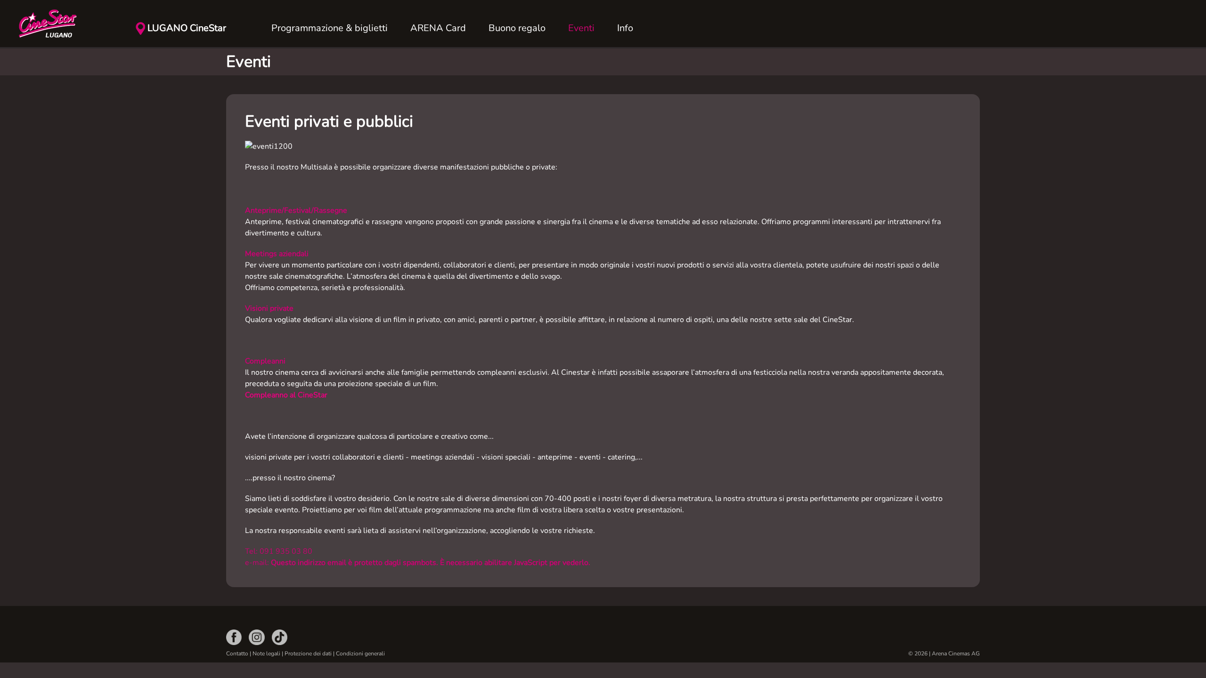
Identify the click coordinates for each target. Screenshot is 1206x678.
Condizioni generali (360, 653)
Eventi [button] (581, 28)
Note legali (266, 653)
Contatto (237, 653)
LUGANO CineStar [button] (186, 28)
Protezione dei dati (309, 653)
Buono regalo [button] (517, 28)
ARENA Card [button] (438, 28)
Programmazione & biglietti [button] (329, 28)
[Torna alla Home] (66, 23)
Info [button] (625, 28)
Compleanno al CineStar (286, 395)
